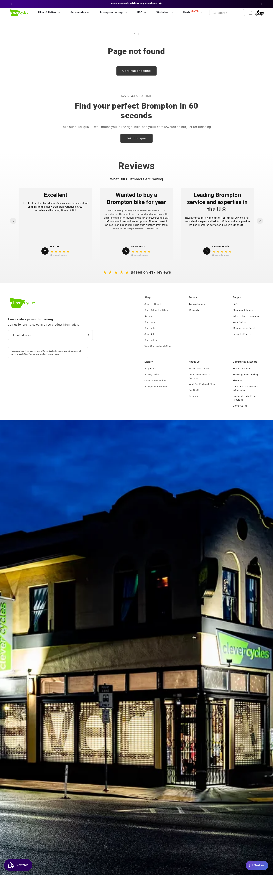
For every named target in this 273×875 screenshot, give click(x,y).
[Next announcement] (261, 4)
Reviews (193, 396)
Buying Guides (152, 374)
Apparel (148, 316)
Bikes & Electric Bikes (156, 310)
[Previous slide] (13, 221)
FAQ (235, 304)
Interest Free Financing (246, 316)
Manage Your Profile (244, 328)
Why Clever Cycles (199, 368)
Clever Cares (240, 405)
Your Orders (239, 322)
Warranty (194, 310)
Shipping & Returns (243, 310)
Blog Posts (150, 368)
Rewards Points (241, 334)
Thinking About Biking (245, 374)
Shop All (149, 334)
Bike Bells (149, 328)
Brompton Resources (156, 386)
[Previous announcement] (11, 4)
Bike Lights (150, 340)
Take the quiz (136, 138)
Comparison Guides (155, 380)
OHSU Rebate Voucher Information (245, 388)
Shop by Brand (152, 304)
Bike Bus (237, 380)
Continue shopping (136, 71)
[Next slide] (260, 221)
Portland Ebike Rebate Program (245, 398)
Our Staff (194, 390)
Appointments (197, 304)
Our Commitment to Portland (200, 376)
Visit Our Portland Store (157, 346)
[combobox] (227, 12)
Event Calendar (241, 368)
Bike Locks (150, 322)
